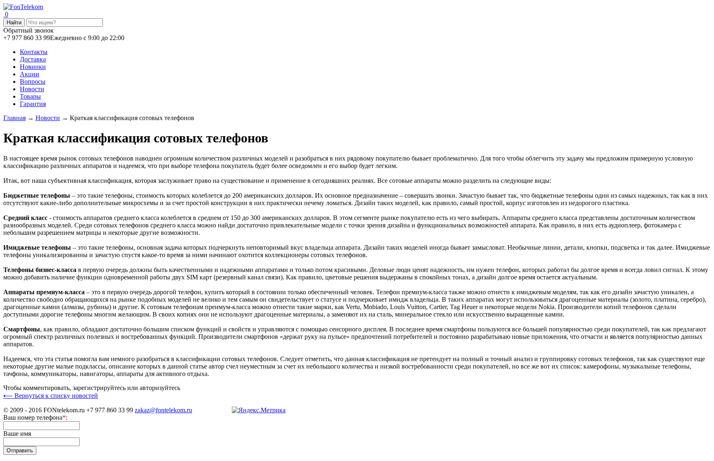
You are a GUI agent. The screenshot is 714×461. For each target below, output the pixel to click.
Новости (32, 88)
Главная (14, 117)
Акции (29, 74)
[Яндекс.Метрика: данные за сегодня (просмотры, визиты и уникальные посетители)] (259, 410)
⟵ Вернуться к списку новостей (50, 395)
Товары (30, 96)
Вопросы (32, 81)
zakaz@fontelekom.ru (163, 410)
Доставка (33, 59)
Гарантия (33, 103)
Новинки (33, 66)
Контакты (34, 51)
